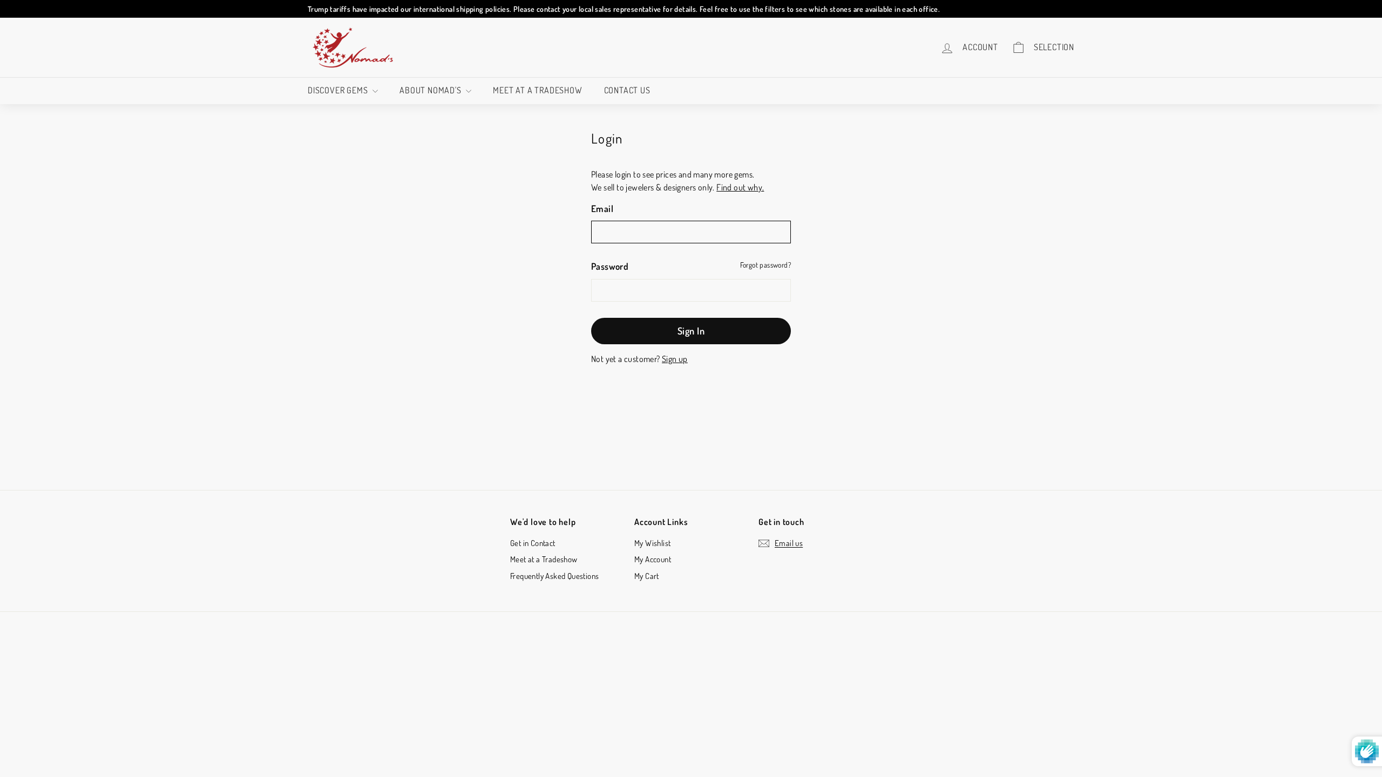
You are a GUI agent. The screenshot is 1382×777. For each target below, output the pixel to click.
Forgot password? (765, 264)
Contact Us (627, 90)
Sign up (675, 358)
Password (609, 266)
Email (602, 208)
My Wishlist (652, 543)
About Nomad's (431, 90)
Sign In (691, 331)
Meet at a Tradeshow (537, 90)
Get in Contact (532, 543)
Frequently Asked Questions (554, 576)
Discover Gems (339, 90)
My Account (652, 559)
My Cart (646, 576)
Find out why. (740, 187)
